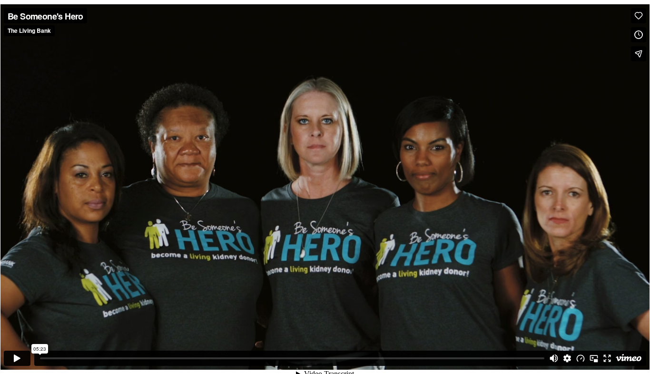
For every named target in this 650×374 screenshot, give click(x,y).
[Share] (638, 53)
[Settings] (567, 358)
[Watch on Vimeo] (628, 358)
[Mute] (554, 358)
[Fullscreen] (607, 358)
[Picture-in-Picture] (594, 358)
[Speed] (580, 358)
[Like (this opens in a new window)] (638, 15)
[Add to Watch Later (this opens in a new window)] (638, 34)
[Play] (17, 358)
